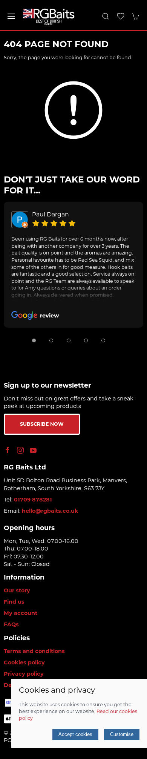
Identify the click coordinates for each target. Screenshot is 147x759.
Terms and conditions (34, 651)
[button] (11, 16)
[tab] (34, 340)
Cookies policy (24, 662)
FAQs (11, 624)
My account (20, 613)
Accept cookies (75, 734)
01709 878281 (33, 499)
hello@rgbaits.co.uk (50, 511)
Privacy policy (24, 673)
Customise (121, 734)
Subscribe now (42, 424)
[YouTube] (33, 450)
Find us (14, 601)
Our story (17, 590)
